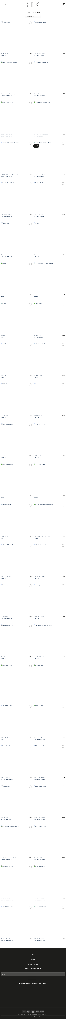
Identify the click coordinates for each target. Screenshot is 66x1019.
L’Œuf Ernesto (4, 415)
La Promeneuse (38, 415)
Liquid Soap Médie (38, 496)
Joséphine (3, 375)
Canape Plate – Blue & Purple (8, 94)
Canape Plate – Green (6, 134)
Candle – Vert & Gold (39, 214)
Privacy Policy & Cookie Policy (39, 1014)
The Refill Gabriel (5, 737)
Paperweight (4, 616)
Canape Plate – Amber (39, 53)
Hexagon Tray (37, 335)
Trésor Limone (5, 817)
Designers (33, 957)
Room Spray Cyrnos (39, 616)
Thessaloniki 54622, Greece (33, 996)
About (33, 959)
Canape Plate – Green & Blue (41, 134)
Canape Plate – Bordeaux (40, 94)
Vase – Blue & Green (39, 858)
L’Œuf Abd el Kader (38, 375)
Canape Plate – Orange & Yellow (9, 174)
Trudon (3, 55)
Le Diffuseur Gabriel (6, 496)
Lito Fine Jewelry (39, 55)
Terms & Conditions (32, 983)
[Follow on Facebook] (30, 1002)
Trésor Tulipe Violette (39, 817)
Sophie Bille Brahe (39, 739)
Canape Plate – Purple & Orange (42, 174)
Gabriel (3, 335)
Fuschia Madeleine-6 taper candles (42, 295)
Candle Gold (4, 254)
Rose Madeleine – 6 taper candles (42, 656)
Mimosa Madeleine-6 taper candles (42, 536)
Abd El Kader (4, 53)
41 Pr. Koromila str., (33, 994)
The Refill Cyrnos (5, 697)
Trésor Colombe (38, 737)
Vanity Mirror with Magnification (9, 858)
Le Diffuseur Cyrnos (6, 455)
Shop (33, 954)
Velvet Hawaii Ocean (6, 898)
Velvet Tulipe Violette (39, 938)
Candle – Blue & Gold (6, 214)
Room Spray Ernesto (6, 656)
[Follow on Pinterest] (36, 1002)
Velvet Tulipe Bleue (6, 938)
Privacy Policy (42, 983)
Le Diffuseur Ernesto (39, 455)
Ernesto (3, 295)
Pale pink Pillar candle (39, 576)
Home (28, 12)
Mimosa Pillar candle (6, 576)
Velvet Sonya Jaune (39, 898)
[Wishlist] (30, 23)
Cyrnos (36, 254)
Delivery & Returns (33, 964)
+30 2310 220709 (34, 998)
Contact (33, 962)
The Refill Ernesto (38, 697)
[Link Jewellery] (33, 4)
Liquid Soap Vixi (5, 536)
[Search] (60, 4)
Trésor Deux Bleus (6, 777)
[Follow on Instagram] (33, 1002)
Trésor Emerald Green (39, 777)
